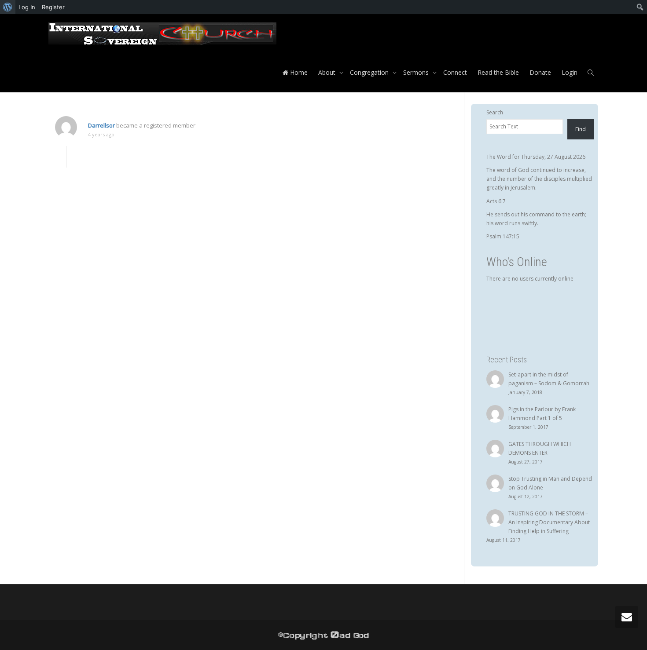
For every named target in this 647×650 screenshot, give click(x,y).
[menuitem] (7, 7)
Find (580, 129)
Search (494, 112)
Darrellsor (101, 125)
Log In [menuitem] (26, 7)
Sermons (416, 72)
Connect (455, 72)
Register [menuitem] (53, 7)
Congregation (370, 72)
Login (569, 72)
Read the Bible (498, 72)
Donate (540, 72)
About (327, 72)
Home (298, 72)
